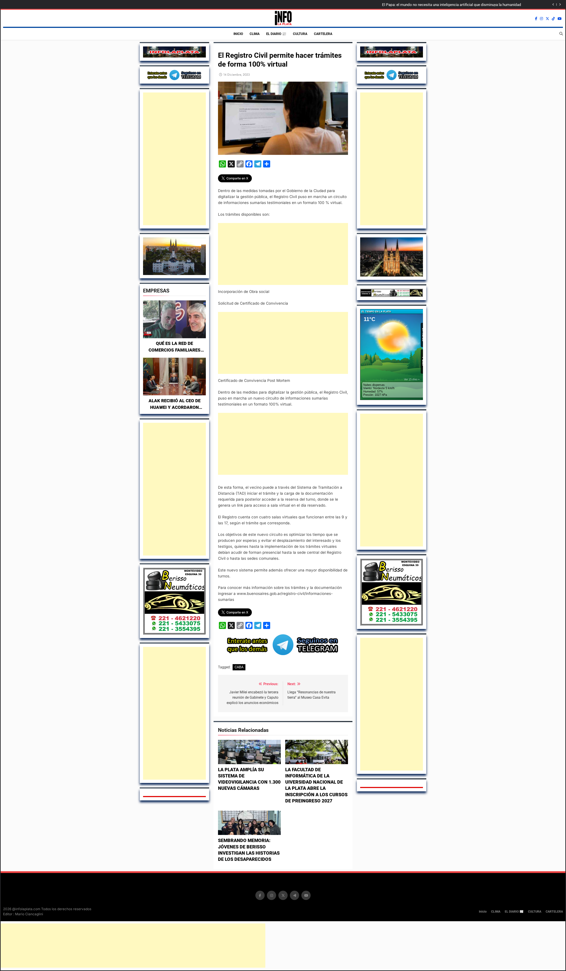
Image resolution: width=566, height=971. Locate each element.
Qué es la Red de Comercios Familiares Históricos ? (175, 350)
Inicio (238, 34)
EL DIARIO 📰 (276, 34)
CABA (239, 667)
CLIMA (255, 34)
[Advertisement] (174, 158)
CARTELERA (323, 34)
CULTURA (300, 34)
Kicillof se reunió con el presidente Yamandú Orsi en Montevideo (467, 6)
